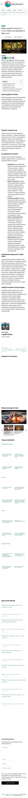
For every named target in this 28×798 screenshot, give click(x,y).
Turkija (3, 510)
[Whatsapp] (8, 58)
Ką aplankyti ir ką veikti (9, 87)
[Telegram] (10, 58)
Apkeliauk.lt (10, 795)
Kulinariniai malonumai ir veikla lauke (12, 89)
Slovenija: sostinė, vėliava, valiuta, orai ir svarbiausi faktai (12, 703)
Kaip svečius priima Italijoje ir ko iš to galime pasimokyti (12, 659)
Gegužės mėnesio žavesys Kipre (11, 90)
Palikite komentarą (18, 37)
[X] (5, 58)
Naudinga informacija (7, 444)
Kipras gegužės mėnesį (9, 83)
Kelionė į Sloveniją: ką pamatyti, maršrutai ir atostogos (11, 689)
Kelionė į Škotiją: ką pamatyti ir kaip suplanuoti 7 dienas (12, 614)
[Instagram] (13, 58)
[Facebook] (3, 58)
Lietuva (3, 477)
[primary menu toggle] (1, 4)
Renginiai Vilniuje (5, 543)
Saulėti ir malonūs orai (8, 85)
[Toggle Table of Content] (20, 82)
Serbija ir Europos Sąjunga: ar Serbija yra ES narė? (10, 674)
